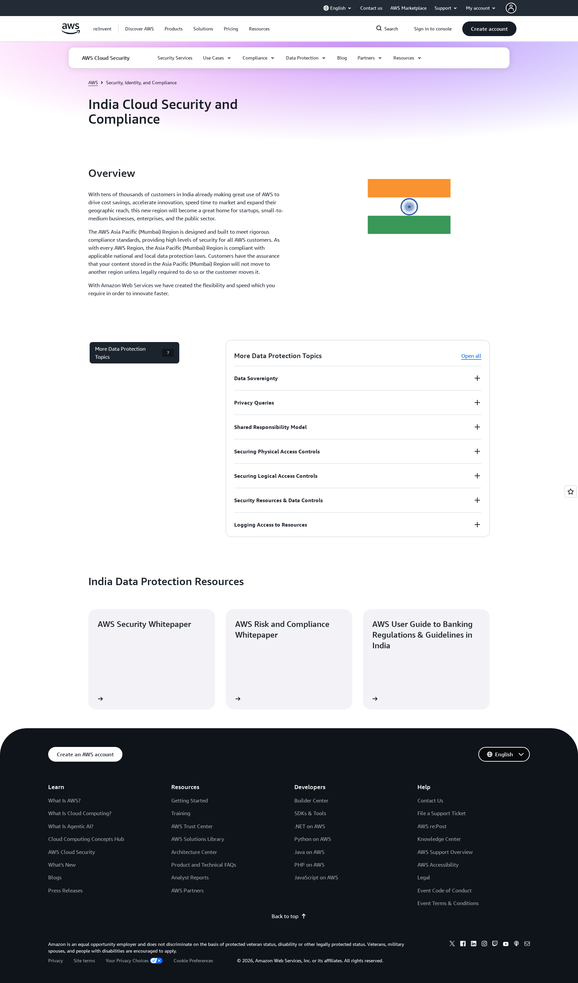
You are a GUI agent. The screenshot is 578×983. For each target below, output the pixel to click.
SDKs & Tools (310, 813)
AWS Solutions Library (197, 839)
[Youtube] (505, 944)
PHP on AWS (309, 864)
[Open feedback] (571, 491)
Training (180, 813)
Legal (423, 877)
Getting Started (189, 800)
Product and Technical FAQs (203, 864)
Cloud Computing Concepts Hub (86, 839)
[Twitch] (495, 944)
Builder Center (311, 800)
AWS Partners (187, 890)
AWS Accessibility (438, 864)
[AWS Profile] (511, 8)
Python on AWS (312, 839)
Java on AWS (309, 852)
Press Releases (65, 890)
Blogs (55, 877)
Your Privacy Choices (127, 960)
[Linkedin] (473, 944)
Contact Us (430, 800)
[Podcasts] (516, 944)
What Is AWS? (64, 800)
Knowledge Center (439, 839)
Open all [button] (471, 355)
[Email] (527, 944)
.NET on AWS (309, 826)
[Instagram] (484, 944)
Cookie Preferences (193, 960)
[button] (139, 29)
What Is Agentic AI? (70, 826)
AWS (93, 82)
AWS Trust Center (192, 826)
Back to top (285, 916)
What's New (62, 864)
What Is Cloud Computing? (79, 813)
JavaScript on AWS (316, 877)
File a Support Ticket (441, 813)
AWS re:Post (432, 826)
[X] (452, 944)
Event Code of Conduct (444, 890)
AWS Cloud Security (71, 852)
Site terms (84, 960)
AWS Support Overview (445, 852)
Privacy (55, 960)
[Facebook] (463, 944)
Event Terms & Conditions (448, 903)
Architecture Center (194, 852)
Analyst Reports (190, 877)
